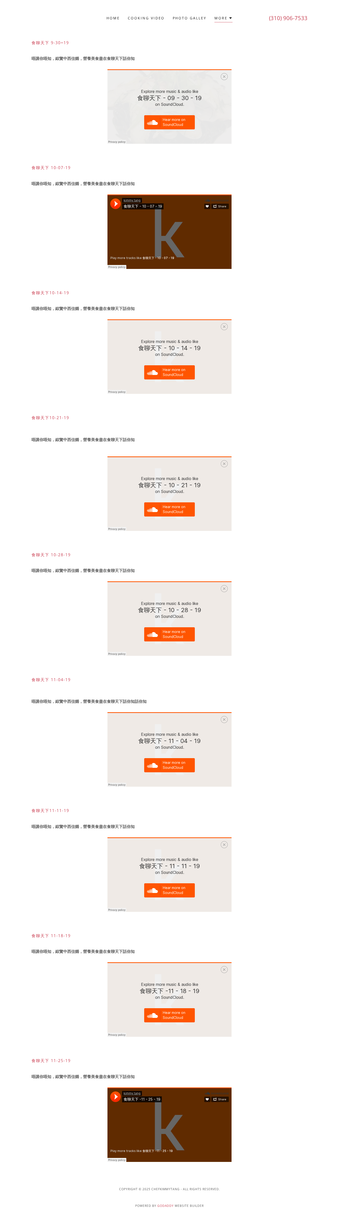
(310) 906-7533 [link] (288, 18)
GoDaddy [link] (165, 1206)
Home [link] (113, 18)
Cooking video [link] (146, 18)
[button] (223, 18)
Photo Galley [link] (190, 18)
